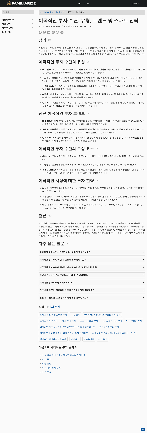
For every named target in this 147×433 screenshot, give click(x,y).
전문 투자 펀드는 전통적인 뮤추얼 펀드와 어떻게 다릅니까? (67, 290)
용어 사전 (6, 31)
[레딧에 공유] (54, 32)
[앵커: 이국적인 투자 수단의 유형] (88, 61)
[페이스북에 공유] (41, 32)
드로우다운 (89, 339)
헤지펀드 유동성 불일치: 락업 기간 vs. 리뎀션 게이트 (64, 333)
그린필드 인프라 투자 (109, 326)
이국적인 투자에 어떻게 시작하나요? (57, 282)
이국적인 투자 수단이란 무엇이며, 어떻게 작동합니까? (65, 252)
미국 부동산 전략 (134, 320)
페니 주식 (75, 339)
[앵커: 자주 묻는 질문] (67, 243)
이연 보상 (46, 372)
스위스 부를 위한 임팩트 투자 (53, 314)
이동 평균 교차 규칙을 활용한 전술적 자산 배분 (64, 355)
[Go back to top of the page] (143, 429)
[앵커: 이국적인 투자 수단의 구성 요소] (97, 148)
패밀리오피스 (8, 19)
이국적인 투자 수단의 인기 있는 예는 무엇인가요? (63, 259)
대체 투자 (54, 307)
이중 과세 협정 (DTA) (51, 367)
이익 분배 (102, 339)
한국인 (136, 3)
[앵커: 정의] (49, 40)
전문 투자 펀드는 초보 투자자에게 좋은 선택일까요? (64, 297)
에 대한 (86, 3)
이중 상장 (46, 363)
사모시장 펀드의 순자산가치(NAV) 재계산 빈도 (113, 333)
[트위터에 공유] (45, 32)
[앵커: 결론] (49, 215)
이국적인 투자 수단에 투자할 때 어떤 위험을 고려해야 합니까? (68, 267)
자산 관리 (6, 23)
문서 (79, 3)
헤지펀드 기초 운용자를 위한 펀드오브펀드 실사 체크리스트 (67, 326)
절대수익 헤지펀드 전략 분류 (53, 339)
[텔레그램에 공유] (62, 32)
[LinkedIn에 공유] (49, 32)
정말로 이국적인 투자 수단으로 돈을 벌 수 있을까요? (64, 274)
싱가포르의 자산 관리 (112, 320)
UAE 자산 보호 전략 (89, 320)
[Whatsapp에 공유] (58, 32)
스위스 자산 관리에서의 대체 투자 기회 (58, 320)
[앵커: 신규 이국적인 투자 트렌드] (88, 113)
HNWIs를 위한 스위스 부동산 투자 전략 (102, 314)
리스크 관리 (7, 27)
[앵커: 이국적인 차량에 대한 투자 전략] (97, 180)
